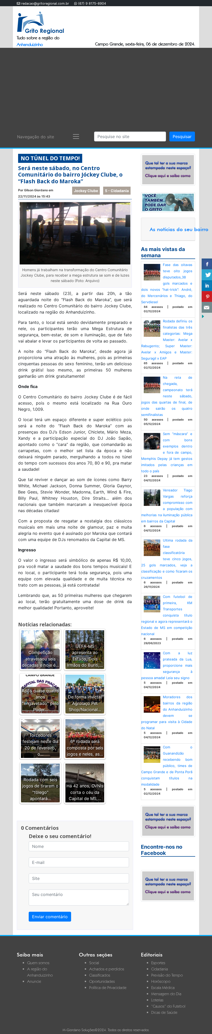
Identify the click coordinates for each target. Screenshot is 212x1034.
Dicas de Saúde (164, 1012)
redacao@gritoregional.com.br (45, 3)
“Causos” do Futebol (168, 1006)
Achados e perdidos (106, 969)
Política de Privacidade (107, 987)
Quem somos (38, 962)
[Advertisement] (106, 86)
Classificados (99, 975)
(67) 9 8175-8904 (92, 3)
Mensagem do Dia (166, 993)
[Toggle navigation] (76, 136)
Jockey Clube (86, 190)
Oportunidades (102, 981)
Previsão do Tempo (167, 975)
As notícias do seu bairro (179, 229)
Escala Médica (163, 987)
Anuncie (34, 981)
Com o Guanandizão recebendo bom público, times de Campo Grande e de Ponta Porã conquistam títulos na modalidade (166, 765)
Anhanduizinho (30, 44)
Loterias (157, 1000)
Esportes (158, 962)
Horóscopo (160, 981)
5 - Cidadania (117, 190)
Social (94, 962)
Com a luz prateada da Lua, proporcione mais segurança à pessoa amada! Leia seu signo (166, 665)
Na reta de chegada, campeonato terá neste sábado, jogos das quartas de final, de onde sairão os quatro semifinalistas (166, 396)
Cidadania (159, 969)
